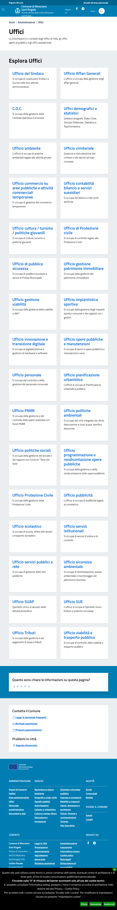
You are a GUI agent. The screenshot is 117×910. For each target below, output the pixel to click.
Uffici (40, 22)
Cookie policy (66, 855)
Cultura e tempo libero (46, 813)
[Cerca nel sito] (101, 11)
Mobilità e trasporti (70, 801)
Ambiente (39, 793)
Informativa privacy (70, 851)
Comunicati (91, 793)
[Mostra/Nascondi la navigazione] (3, 9)
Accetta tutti (109, 904)
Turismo (64, 821)
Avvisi (89, 789)
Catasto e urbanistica (45, 809)
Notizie (89, 797)
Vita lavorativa (67, 825)
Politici (12, 793)
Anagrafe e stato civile (46, 797)
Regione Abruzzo (16, 2)
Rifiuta (84, 904)
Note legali (65, 859)
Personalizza (95, 904)
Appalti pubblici (42, 801)
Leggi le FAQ (41, 843)
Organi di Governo (18, 789)
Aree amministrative (19, 797)
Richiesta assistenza (45, 863)
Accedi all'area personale (96, 2)
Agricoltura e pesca (44, 789)
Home (12, 22)
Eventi (89, 815)
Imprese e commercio (70, 797)
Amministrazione (26, 22)
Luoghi (89, 819)
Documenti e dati (17, 813)
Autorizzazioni (42, 805)
